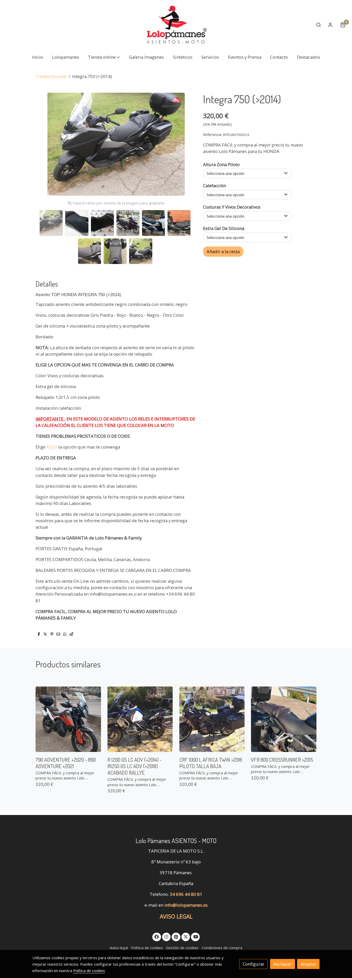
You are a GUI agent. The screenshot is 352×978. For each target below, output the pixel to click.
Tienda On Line (51, 76)
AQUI (52, 447)
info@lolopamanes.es (186, 905)
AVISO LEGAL (176, 916)
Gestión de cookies (182, 947)
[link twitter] (185, 936)
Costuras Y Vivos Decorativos (232, 207)
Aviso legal (119, 947)
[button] (103, 57)
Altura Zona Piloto (221, 164)
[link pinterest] (176, 936)
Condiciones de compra (222, 947)
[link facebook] (156, 936)
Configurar (253, 964)
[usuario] (330, 24)
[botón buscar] (318, 24)
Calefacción (214, 185)
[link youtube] (195, 936)
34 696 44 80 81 (186, 894)
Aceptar (308, 964)
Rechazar (282, 964)
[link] (176, 24)
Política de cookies (147, 947)
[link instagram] (166, 936)
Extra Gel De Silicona (223, 228)
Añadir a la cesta (223, 251)
